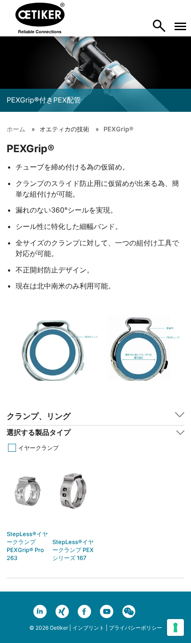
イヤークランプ (38, 447)
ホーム (16, 129)
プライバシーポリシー (135, 627)
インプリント (88, 627)
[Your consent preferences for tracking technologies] (175, 627)
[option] (27, 517)
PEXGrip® (118, 129)
